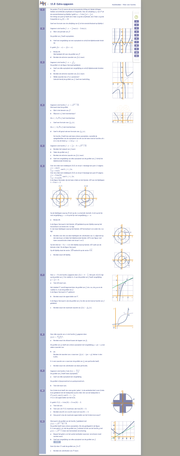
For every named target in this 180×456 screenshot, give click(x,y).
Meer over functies (129, 5)
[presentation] (58, 9)
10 (137, 52)
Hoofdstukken (117, 5)
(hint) (57, 442)
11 (137, 56)
